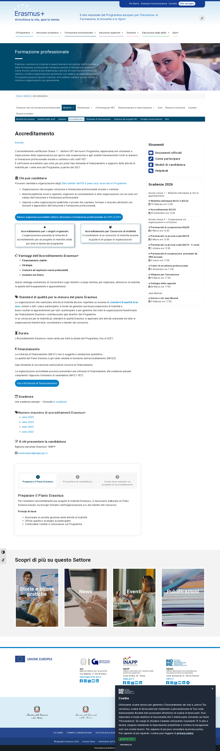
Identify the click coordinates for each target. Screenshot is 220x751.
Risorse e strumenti (175, 108)
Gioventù (131, 32)
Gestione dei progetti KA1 (125, 119)
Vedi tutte (37, 604)
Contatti (173, 3)
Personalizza (126, 745)
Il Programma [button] (23, 32)
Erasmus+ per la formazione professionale (38, 108)
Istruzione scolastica (47, 32)
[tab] (38, 480)
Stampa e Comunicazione (154, 3)
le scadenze (60, 401)
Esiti (160, 108)
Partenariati (83, 108)
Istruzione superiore (109, 32)
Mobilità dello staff (46, 119)
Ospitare (62, 119)
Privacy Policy (88, 742)
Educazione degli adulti (154, 32)
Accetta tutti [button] (127, 739)
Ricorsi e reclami (24, 113)
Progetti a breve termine (151, 119)
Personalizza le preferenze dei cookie (110, 748)
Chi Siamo (134, 3)
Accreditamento (76, 119)
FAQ (167, 119)
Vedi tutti (134, 602)
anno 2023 (28, 426)
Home (19, 96)
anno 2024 (28, 422)
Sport (175, 32)
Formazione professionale (79, 32)
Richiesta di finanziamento (99, 119)
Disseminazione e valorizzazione (135, 108)
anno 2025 (28, 417)
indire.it (170, 679)
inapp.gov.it (128, 679)
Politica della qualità (107, 733)
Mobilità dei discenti (25, 119)
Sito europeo (187, 3)
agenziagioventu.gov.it (90, 677)
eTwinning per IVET (105, 108)
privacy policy (185, 733)
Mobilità (27, 96)
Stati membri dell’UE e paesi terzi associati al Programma (94, 183)
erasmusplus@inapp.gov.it (32, 453)
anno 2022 (28, 431)
